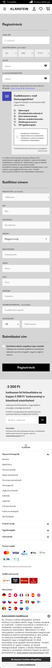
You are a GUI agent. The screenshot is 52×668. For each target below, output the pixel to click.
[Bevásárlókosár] (48, 9)
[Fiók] (34, 9)
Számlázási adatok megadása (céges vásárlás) (25, 346)
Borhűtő (5, 459)
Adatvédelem (30, 88)
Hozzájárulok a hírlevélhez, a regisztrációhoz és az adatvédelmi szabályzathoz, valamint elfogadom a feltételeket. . (32, 137)
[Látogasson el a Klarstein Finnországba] (38, 602)
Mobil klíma (7, 464)
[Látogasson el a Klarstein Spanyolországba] (33, 595)
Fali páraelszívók (9, 506)
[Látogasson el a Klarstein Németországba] (4, 595)
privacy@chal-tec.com (18, 169)
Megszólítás (12, 191)
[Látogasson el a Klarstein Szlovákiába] (4, 602)
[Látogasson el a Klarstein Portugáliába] (15, 608)
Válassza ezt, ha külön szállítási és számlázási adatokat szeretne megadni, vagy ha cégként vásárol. (25, 352)
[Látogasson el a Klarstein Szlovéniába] (21, 608)
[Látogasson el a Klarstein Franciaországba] (21, 595)
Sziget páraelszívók (10, 475)
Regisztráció (26, 367)
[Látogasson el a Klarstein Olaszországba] (27, 595)
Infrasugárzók (8, 485)
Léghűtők (6, 501)
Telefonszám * (8, 318)
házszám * (6, 291)
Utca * (4, 277)
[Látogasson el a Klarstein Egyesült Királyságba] (38, 595)
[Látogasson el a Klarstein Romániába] (27, 602)
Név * (4, 206)
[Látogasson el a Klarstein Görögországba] (27, 608)
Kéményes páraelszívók (12, 480)
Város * (5, 263)
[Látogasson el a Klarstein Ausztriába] (10, 595)
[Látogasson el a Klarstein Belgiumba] (4, 608)
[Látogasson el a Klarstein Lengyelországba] (15, 602)
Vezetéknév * (7, 220)
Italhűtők (6, 496)
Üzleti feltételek (16, 88)
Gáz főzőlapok (8, 516)
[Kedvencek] (41, 9)
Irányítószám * (8, 249)
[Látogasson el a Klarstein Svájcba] (15, 595)
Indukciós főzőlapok (10, 511)
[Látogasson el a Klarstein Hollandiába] (10, 608)
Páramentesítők (9, 470)
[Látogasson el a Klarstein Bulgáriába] (33, 602)
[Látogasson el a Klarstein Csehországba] (10, 602)
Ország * (6, 233)
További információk (11, 305)
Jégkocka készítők (10, 490)
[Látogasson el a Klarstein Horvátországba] (21, 602)
